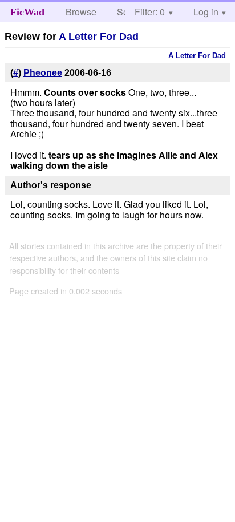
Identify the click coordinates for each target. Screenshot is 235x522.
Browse (81, 11)
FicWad (27, 12)
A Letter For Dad (99, 36)
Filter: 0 (150, 11)
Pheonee (42, 73)
